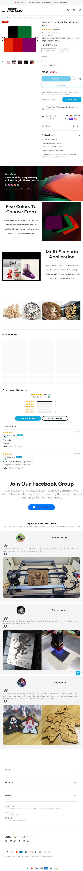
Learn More (50, 110)
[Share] (79, 78)
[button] (4, 39)
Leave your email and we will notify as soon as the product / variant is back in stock (60, 93)
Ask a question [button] (55, 418)
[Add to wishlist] (75, 78)
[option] (20, 39)
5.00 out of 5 (47, 395)
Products (12, 18)
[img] (7, 432)
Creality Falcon (54, 33)
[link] (41, 183)
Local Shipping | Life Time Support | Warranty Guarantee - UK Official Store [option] (41, 2)
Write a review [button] (28, 418)
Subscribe (72, 99)
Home (4, 18)
